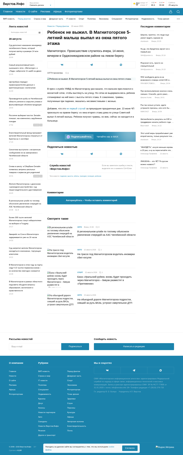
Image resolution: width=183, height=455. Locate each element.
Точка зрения (163, 19)
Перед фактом (24, 19)
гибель (76, 176)
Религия (41, 431)
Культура (71, 412)
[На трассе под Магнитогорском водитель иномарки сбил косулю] (60, 257)
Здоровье (71, 399)
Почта (69, 431)
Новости (20, 11)
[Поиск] (178, 11)
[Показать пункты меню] (178, 19)
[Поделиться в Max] (121, 64)
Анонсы (41, 408)
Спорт (81, 19)
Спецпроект (117, 19)
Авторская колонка (75, 421)
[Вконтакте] (107, 370)
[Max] (160, 370)
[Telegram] (134, 370)
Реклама (45, 11)
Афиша (57, 11)
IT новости (71, 19)
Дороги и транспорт (46, 435)
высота (70, 176)
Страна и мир (40, 19)
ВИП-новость (9, 19)
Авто (79, 227)
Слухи (70, 403)
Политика (91, 19)
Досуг (40, 403)
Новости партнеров (46, 412)
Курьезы (41, 399)
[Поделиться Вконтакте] (62, 64)
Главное (8, 11)
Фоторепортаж (131, 19)
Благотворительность (76, 426)
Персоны (71, 408)
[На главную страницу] (13, 4)
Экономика (104, 19)
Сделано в (15, 450)
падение (63, 176)
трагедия (83, 176)
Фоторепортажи (73, 11)
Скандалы (42, 421)
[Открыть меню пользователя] (170, 11)
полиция (90, 176)
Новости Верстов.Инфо (48, 426)
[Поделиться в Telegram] (91, 64)
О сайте (32, 11)
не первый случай (75, 108)
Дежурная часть (56, 19)
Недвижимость (147, 19)
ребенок (98, 176)
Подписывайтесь (81, 136)
